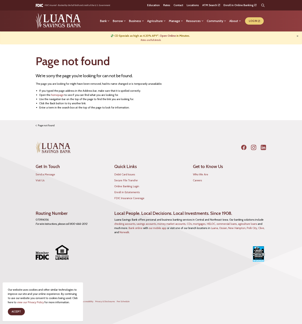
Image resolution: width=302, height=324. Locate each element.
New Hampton (236, 228)
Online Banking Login (126, 186)
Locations (193, 5)
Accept (16, 311)
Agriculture (155, 21)
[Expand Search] (262, 5)
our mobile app (157, 228)
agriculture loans (247, 223)
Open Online (168, 35)
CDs (189, 223)
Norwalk (124, 232)
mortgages (199, 223)
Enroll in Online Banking (238, 5)
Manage (174, 21)
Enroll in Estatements (127, 192)
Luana (214, 228)
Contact (178, 5)
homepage (57, 95)
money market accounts (171, 223)
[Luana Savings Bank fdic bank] (73, 5)
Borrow (118, 21)
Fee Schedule (123, 301)
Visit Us (40, 180)
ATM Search (209, 5)
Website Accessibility (83, 301)
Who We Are (200, 174)
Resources (193, 21)
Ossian (223, 228)
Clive (261, 228)
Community (215, 21)
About (233, 21)
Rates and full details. (151, 40)
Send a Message (45, 174)
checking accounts (124, 223)
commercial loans (227, 223)
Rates (166, 5)
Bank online (135, 228)
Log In (253, 21)
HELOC (211, 223)
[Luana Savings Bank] (58, 21)
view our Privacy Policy (30, 302)
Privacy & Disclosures (105, 301)
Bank (103, 21)
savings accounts (146, 223)
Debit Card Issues (124, 174)
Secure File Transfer (126, 180)
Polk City (252, 228)
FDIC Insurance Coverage (129, 198)
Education (153, 5)
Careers (197, 180)
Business (135, 21)
